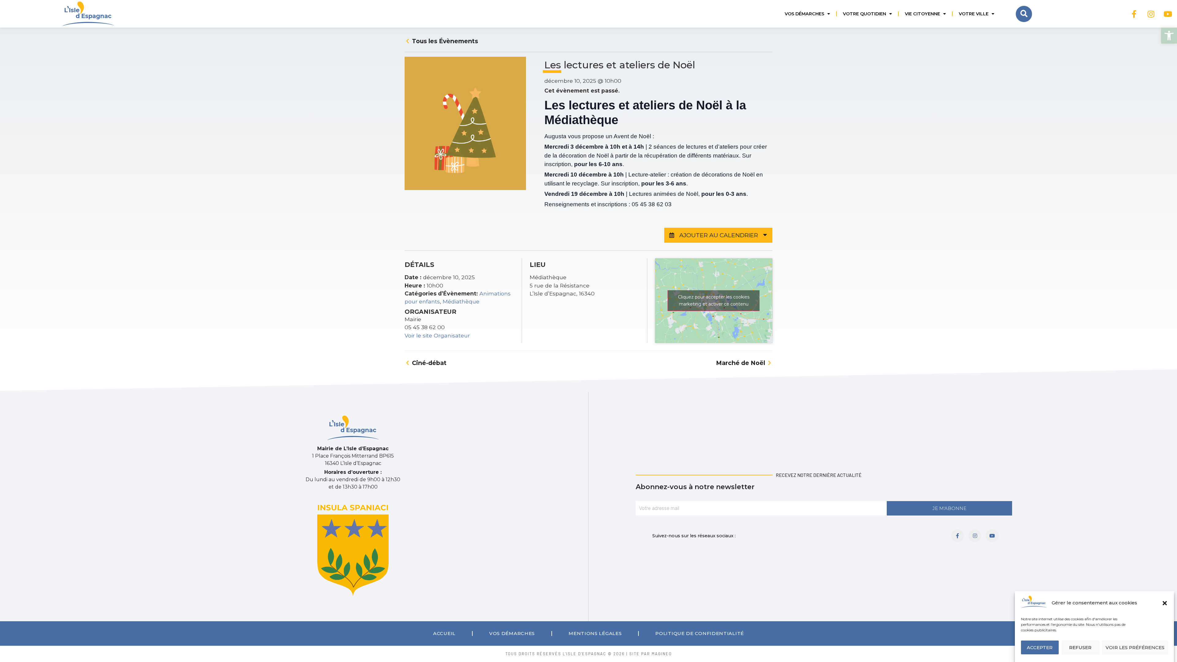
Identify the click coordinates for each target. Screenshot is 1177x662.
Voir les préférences (1135, 647)
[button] (1169, 36)
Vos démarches (804, 14)
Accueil (444, 633)
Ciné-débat (428, 363)
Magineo (662, 653)
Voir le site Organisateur (437, 335)
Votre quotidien (864, 14)
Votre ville (973, 14)
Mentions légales (595, 633)
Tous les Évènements (444, 41)
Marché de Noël (741, 363)
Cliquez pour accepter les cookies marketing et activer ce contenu (713, 300)
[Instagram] (1151, 13)
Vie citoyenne (922, 14)
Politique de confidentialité (699, 633)
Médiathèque (461, 301)
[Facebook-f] (1134, 13)
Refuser (1080, 647)
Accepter (1040, 647)
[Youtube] (1167, 13)
